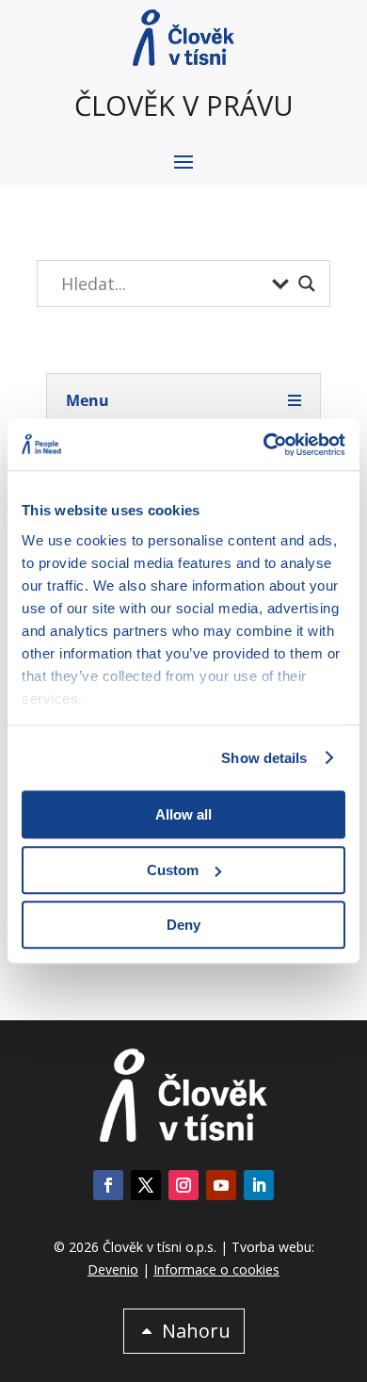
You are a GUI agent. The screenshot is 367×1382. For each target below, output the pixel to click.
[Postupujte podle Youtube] (221, 1185)
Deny (183, 925)
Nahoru (196, 1330)
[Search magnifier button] (307, 283)
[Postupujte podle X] (146, 1185)
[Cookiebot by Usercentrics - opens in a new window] (264, 444)
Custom (173, 870)
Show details (264, 758)
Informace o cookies (216, 1269)
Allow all (183, 814)
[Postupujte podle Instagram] (183, 1185)
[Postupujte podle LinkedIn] (259, 1185)
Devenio (113, 1269)
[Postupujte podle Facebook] (108, 1185)
